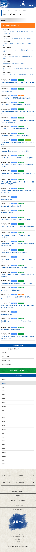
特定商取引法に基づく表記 (18, 536)
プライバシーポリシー (18, 534)
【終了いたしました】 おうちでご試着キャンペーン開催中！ (17, 158)
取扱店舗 (21, 475)
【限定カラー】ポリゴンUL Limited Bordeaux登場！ (15, 151)
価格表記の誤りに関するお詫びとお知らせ (13, 63)
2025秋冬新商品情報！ (7, 199)
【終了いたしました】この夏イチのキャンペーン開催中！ (16, 219)
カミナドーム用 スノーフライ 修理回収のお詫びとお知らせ (18, 74)
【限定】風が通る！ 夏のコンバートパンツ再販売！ (15, 252)
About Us (18, 532)
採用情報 (18, 495)
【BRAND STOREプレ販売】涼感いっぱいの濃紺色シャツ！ (17, 268)
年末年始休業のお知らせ (7, 91)
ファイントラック (7, 10)
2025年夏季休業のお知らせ (8, 213)
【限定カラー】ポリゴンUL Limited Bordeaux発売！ (15, 135)
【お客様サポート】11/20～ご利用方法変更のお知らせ (15, 128)
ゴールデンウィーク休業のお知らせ (10, 290)
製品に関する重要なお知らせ (18, 370)
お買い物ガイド (23, 482)
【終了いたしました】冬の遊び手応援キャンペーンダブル (16, 104)
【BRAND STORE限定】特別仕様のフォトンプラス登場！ (16, 283)
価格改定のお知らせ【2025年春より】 (11, 329)
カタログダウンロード (8, 475)
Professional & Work (18, 505)
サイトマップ (18, 541)
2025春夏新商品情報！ (7, 314)
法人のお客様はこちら (18, 509)
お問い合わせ (18, 539)
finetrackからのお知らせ (17, 10)
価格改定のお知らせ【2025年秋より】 (11, 206)
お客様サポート (6, 482)
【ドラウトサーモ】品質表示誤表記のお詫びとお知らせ (17, 38)
